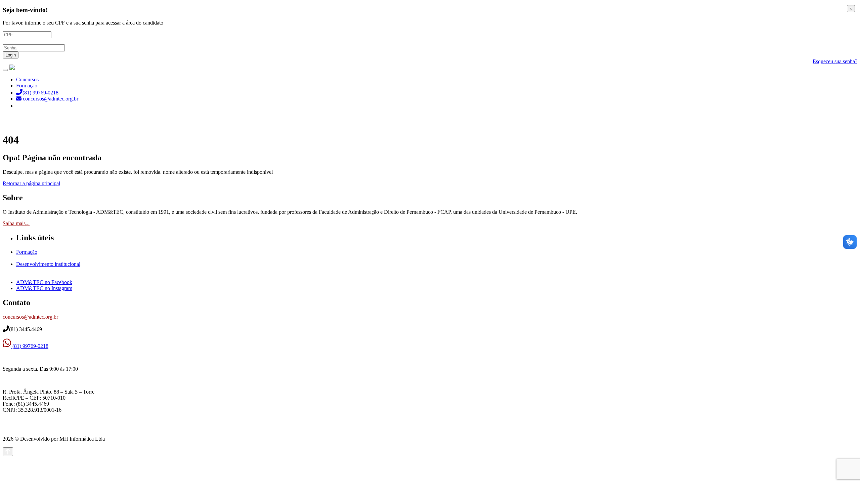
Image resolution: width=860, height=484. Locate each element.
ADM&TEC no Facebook (44, 282)
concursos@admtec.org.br (30, 317)
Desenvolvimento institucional (48, 264)
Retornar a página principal (31, 183)
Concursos (27, 79)
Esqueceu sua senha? (835, 61)
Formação (26, 85)
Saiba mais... (16, 223)
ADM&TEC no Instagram (44, 288)
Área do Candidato (37, 106)
